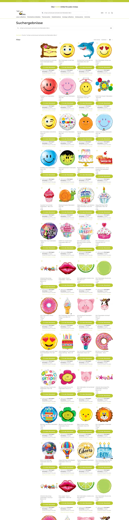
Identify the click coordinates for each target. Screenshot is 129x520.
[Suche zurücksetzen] (111, 28)
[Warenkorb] (111, 12)
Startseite (18, 35)
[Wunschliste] (106, 12)
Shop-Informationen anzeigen (49, 74)
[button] (104, 39)
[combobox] (64, 13)
